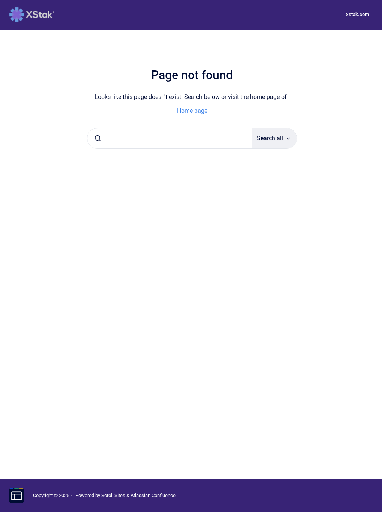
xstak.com (357, 14)
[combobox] (169, 138)
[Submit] (98, 138)
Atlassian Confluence (153, 495)
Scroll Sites (113, 495)
